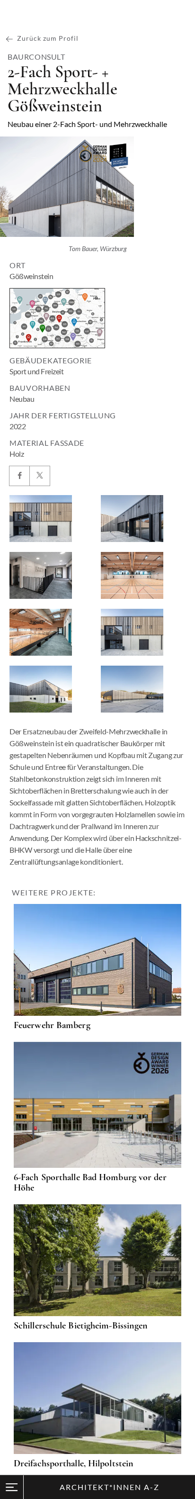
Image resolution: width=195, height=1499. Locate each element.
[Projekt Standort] (57, 318)
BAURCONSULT (36, 57)
